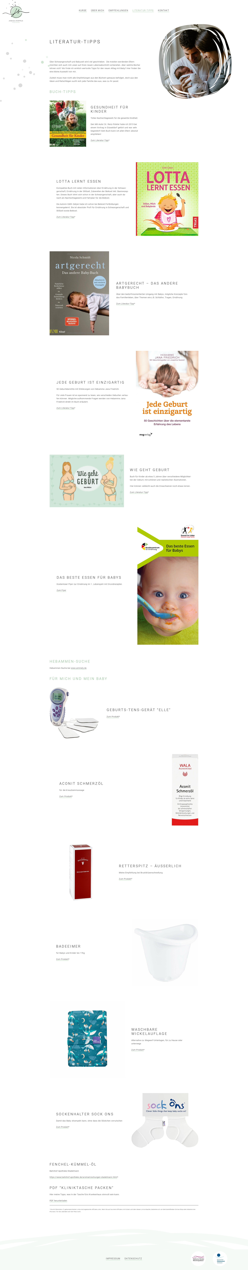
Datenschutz (133, 1258)
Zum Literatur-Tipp (100, 140)
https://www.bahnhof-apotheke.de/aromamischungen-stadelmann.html (83, 1177)
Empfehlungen (118, 10)
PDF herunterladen (58, 1200)
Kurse (83, 10)
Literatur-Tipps (143, 10)
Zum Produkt (113, 716)
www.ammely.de (79, 668)
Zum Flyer (61, 590)
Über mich (97, 10)
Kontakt (163, 10)
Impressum (113, 1258)
